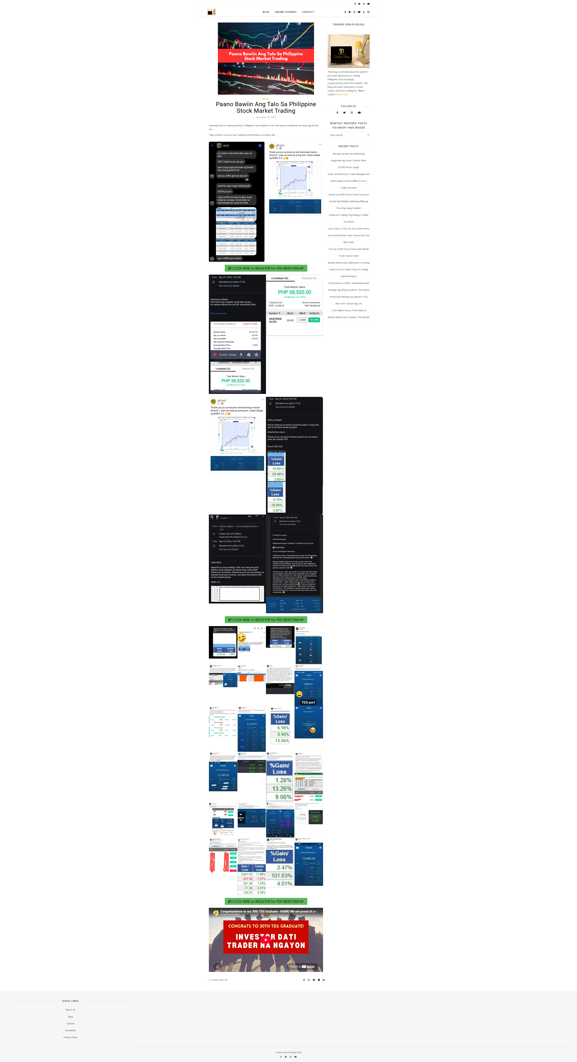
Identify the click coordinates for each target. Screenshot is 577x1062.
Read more (342, 94)
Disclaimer (70, 1030)
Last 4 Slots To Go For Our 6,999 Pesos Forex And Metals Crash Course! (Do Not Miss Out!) (349, 235)
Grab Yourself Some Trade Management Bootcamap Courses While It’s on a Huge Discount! (349, 181)
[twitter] (359, 3)
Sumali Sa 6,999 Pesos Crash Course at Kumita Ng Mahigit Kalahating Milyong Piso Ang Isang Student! (348, 201)
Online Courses (286, 12)
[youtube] (368, 3)
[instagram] (364, 3)
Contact (308, 12)
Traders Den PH (219, 979)
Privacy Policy (70, 1037)
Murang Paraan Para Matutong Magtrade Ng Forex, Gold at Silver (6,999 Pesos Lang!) (348, 160)
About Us (70, 1009)
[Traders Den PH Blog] (211, 12)
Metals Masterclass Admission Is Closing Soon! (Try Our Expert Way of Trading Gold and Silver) (349, 269)
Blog (266, 12)
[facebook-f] (355, 3)
